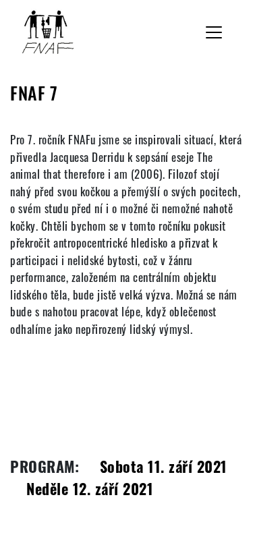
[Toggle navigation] (214, 32)
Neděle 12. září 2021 (89, 488)
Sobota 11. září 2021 (163, 466)
